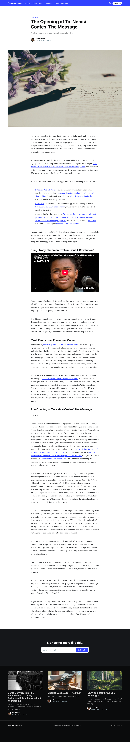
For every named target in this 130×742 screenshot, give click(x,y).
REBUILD (39, 203)
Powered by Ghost (116, 725)
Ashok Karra (40, 39)
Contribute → (67, 725)
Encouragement (15, 3)
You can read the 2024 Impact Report (50, 206)
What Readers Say (61, 3)
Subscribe (117, 3)
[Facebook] (110, 3)
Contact (49, 3)
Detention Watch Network (45, 189)
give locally (91, 220)
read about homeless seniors (53, 458)
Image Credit (77, 725)
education (34, 17)
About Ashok (37, 3)
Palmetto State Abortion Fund (68, 223)
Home (27, 3)
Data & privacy (57, 725)
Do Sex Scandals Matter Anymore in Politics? (60, 378)
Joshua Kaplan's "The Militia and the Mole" (61, 344)
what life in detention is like (81, 196)
